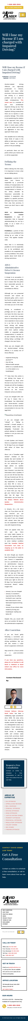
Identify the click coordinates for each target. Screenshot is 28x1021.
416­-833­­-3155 (14, 949)
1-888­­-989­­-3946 (12, 953)
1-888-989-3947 (9, 955)
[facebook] (11, 707)
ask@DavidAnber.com (15, 967)
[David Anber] (14, 689)
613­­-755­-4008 (12, 946)
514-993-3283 (15, 951)
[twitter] (15, 707)
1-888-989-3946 (13, 4)
